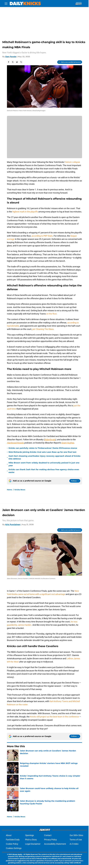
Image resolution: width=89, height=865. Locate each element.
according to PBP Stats (42, 236)
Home (9, 490)
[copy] (21, 62)
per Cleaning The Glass (43, 329)
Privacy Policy (50, 839)
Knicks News (19, 490)
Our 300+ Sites (76, 835)
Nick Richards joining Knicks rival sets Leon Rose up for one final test (42, 452)
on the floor (51, 314)
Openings (29, 835)
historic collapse (72, 162)
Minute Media (17, 854)
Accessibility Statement (55, 844)
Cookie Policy (12, 844)
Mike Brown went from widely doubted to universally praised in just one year (44, 464)
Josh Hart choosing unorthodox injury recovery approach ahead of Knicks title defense (44, 457)
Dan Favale (10, 56)
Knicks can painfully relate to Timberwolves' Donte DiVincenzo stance (43, 448)
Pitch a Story (31, 839)
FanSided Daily (13, 839)
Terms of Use (76, 839)
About (8, 835)
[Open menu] (6, 3)
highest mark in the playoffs (25, 211)
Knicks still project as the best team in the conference (54, 716)
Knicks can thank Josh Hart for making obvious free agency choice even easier (44, 470)
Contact (47, 835)
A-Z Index (74, 844)
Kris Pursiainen (12, 524)
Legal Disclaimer (32, 844)
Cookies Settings (13, 848)
